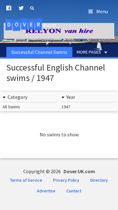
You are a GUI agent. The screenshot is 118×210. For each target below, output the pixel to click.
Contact (73, 191)
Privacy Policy (66, 180)
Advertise (46, 191)
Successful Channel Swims (39, 52)
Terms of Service (26, 180)
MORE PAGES (89, 52)
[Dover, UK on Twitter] (21, 8)
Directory (99, 180)
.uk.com (31, 24)
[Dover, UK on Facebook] (9, 8)
